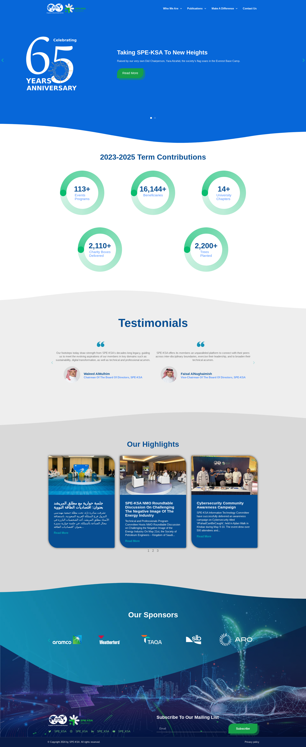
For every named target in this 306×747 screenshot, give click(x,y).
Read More (138, 74)
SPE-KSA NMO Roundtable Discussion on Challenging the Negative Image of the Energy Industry (149, 509)
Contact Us (250, 8)
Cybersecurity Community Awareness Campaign (220, 505)
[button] (151, 118)
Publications (195, 8)
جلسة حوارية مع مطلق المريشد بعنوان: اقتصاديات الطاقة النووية (78, 505)
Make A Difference (223, 8)
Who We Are (170, 8)
